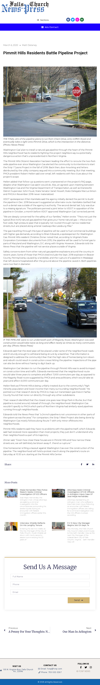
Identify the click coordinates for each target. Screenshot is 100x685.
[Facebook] (68, 20)
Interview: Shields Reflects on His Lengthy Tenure (32, 524)
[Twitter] (73, 20)
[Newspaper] (82, 20)
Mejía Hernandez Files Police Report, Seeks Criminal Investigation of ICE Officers (33, 492)
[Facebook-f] (81, 667)
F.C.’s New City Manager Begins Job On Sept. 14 (78, 524)
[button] (43, 20)
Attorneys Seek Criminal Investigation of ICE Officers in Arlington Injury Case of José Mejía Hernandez (80, 493)
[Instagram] (77, 20)
